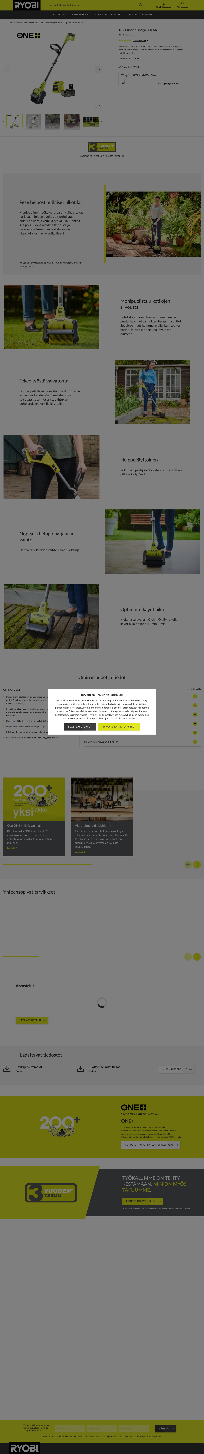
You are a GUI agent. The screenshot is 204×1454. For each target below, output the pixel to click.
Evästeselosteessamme (67, 715)
